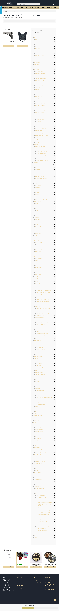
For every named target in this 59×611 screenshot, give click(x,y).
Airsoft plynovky (36, 82)
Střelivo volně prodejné (38, 356)
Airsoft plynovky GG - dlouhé (39, 101)
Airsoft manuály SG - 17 (39, 39)
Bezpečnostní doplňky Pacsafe (40, 279)
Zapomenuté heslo (49, 580)
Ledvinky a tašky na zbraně (39, 285)
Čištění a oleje (49, 7)
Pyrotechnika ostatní (38, 338)
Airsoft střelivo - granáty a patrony (40, 146)
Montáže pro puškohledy (38, 447)
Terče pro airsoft (38, 137)
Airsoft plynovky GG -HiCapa (39, 112)
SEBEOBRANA (17, 7)
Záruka (18, 583)
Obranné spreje (36, 477)
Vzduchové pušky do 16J (39, 370)
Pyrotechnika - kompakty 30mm (42, 335)
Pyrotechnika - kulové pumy (39, 336)
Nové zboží (36, 418)
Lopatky (36, 263)
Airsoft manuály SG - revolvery (40, 57)
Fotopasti (35, 434)
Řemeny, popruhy (38, 226)
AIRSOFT (34, 35)
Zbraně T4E (36, 537)
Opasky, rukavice (38, 251)
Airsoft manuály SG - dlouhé (39, 51)
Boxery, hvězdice (36, 466)
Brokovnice (37, 377)
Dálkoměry (36, 433)
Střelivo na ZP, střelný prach (7, 7)
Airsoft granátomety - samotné (40, 80)
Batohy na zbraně (38, 278)
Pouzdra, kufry (24, 7)
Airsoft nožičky (37, 124)
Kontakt (19, 586)
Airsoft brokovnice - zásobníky (40, 66)
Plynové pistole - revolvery (38, 486)
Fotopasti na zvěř (38, 438)
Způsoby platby (20, 577)
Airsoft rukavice (39, 121)
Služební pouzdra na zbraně (41, 324)
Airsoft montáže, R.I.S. (38, 123)
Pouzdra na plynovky (38, 493)
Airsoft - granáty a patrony (39, 76)
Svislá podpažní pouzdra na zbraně (42, 311)
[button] (57, 605)
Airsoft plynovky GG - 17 (39, 89)
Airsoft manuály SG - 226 (39, 42)
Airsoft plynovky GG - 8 (38, 94)
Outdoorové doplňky (38, 267)
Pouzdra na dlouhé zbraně (39, 315)
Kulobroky (37, 381)
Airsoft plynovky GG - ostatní (39, 107)
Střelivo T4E (37, 539)
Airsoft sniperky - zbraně (39, 142)
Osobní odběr (34, 580)
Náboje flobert (37, 187)
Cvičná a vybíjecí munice (40, 390)
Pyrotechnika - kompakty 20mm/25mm (43, 333)
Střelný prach (37, 354)
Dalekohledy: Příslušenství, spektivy (41, 427)
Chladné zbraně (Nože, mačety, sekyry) (40, 165)
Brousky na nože (38, 167)
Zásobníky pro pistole (41, 404)
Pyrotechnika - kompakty (39, 329)
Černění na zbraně (38, 174)
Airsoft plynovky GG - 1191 (39, 87)
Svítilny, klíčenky (38, 272)
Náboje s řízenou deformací (41, 349)
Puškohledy (37, 459)
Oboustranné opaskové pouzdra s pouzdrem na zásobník (45, 294)
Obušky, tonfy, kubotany (38, 479)
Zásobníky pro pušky (40, 399)
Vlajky (36, 254)
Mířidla (35, 445)
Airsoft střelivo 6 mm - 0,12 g (41, 149)
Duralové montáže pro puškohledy (40, 449)
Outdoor (35, 256)
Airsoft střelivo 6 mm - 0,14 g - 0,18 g (42, 151)
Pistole (36, 386)
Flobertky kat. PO (38, 185)
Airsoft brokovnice (37, 64)
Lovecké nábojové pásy (39, 221)
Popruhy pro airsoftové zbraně (40, 133)
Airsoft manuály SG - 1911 (39, 41)
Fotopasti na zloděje (38, 436)
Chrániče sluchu (37, 237)
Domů (6, 11)
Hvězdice (36, 470)
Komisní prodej (37, 379)
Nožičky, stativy (36, 456)
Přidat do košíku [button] (8, 45)
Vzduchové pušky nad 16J (39, 372)
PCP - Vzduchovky (39, 363)
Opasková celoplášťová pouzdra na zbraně (43, 297)
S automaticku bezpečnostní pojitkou (42, 322)
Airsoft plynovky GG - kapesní (40, 105)
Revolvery (37, 406)
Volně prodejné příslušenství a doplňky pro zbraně (44, 397)
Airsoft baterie (35, 162)
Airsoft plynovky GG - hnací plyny (40, 103)
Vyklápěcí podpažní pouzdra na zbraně (43, 313)
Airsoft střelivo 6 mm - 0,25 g (41, 156)
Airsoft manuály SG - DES (39, 50)
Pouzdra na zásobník (38, 319)
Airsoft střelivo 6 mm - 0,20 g (41, 153)
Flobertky (31, 7)
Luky (36, 208)
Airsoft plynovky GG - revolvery (40, 108)
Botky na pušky (37, 219)
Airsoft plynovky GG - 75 (39, 92)
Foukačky (36, 203)
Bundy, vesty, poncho (38, 242)
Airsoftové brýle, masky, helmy (40, 130)
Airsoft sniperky (36, 139)
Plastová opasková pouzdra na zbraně (44, 512)
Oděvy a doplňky (36, 240)
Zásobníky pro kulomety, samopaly (43, 402)
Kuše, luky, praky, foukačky (38, 201)
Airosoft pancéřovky (37, 62)
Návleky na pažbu (38, 222)
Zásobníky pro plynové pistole (40, 533)
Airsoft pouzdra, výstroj (40, 119)
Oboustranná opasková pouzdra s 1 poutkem (44, 290)
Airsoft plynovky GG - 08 (39, 85)
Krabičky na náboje (40, 392)
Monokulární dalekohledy (39, 431)
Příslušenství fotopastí (39, 440)
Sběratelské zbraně (38, 408)
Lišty (36, 450)
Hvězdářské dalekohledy (39, 429)
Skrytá (34, 542)
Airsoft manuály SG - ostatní (39, 55)
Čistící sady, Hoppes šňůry (39, 176)
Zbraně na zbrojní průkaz (38, 376)
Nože (36, 171)
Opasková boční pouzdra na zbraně (42, 295)
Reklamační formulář (50, 589)
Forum (32, 585)
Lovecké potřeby (36, 217)
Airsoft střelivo (36, 144)
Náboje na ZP (37, 342)
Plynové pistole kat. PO (39, 490)
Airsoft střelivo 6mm (38, 148)
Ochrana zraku (37, 238)
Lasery (35, 443)
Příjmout (28, 607)
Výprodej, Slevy (36, 420)
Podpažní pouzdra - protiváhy (41, 310)
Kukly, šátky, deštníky (38, 249)
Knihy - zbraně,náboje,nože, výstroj (41, 199)
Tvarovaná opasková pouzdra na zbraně (44, 514)
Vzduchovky (37, 7)
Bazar (32, 584)
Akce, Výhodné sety (37, 417)
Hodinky (36, 260)
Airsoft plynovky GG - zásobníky (40, 110)
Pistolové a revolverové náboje (41, 351)
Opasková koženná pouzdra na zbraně (43, 299)
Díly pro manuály (38, 60)
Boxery (36, 468)
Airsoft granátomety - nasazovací (40, 78)
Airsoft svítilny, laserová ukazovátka (41, 128)
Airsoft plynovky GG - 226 (39, 91)
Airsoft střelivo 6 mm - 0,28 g (41, 158)
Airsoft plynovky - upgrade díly (40, 83)
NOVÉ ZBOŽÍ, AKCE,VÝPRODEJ (38, 415)
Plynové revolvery (38, 491)
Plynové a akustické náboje (39, 488)
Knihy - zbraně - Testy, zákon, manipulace (42, 197)
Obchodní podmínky (21, 579)
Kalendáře (37, 192)
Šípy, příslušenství (38, 215)
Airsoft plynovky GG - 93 (39, 98)
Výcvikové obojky (38, 233)
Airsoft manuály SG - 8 (38, 46)
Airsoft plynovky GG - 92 (39, 96)
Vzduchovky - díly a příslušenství (40, 374)
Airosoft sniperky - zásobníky (39, 140)
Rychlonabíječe (39, 393)
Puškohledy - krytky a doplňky (40, 461)
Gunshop (33, 577)
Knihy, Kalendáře (37, 190)
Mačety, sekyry (37, 169)
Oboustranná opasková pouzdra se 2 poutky (43, 292)
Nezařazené (35, 413)
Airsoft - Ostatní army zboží (41, 117)
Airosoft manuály (37, 37)
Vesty (37, 247)
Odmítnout (39, 607)
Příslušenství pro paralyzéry (39, 475)
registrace (47, 579)
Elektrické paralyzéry (37, 472)
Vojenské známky (38, 274)
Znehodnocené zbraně (38, 411)
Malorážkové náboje (40, 347)
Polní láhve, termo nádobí (39, 269)
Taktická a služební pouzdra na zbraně (41, 320)
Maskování (37, 265)
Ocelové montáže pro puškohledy (40, 452)
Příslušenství (39, 365)
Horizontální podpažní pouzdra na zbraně (43, 308)
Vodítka (36, 231)
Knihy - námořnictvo (38, 196)
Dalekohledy (36, 424)
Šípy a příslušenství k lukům (41, 212)
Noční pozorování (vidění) (38, 454)
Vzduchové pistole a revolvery (40, 368)
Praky (36, 213)
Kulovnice (37, 383)
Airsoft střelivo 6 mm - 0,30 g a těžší (42, 160)
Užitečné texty (20, 585)
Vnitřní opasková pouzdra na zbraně (42, 304)
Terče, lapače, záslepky (39, 367)
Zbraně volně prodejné (37, 409)
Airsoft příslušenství (37, 114)
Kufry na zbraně (37, 283)
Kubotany (37, 481)
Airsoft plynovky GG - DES (39, 99)
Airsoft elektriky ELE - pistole (40, 73)
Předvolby (51, 607)
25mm (38, 331)
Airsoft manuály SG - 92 (39, 48)
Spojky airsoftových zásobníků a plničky (41, 135)
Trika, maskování (38, 253)
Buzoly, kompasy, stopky (39, 258)
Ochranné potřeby (37, 235)
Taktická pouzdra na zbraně (41, 326)
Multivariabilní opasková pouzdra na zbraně (43, 288)
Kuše (36, 205)
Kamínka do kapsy (38, 262)
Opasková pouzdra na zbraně (41, 497)
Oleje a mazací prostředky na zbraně (41, 178)
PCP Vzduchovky (38, 361)
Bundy (38, 244)
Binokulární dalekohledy (39, 425)
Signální (38, 352)
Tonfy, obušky (37, 484)
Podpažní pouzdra (38, 306)
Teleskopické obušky (38, 482)
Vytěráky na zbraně (38, 180)
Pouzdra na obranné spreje (39, 317)
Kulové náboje (39, 345)
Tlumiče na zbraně (39, 395)
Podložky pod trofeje (38, 224)
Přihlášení (47, 577)
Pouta (35, 535)
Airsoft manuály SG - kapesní (39, 53)
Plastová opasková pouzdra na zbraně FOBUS (44, 301)
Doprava (33, 579)
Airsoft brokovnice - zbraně (39, 67)
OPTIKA (43, 7)
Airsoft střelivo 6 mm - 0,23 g (41, 155)
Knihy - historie (37, 194)
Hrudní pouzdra (37, 281)
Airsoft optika (37, 126)
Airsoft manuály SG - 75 (39, 44)
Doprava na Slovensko (36, 582)
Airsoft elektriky (36, 69)
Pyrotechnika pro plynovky (39, 532)
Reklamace (47, 582)
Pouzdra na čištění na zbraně (37, 463)
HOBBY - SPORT (35, 164)
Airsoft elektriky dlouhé (39, 71)
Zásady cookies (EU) (21, 588)
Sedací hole (37, 228)
